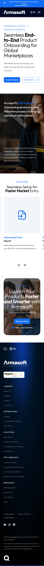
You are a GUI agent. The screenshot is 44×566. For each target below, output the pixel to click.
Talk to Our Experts (23, 327)
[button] (39, 12)
